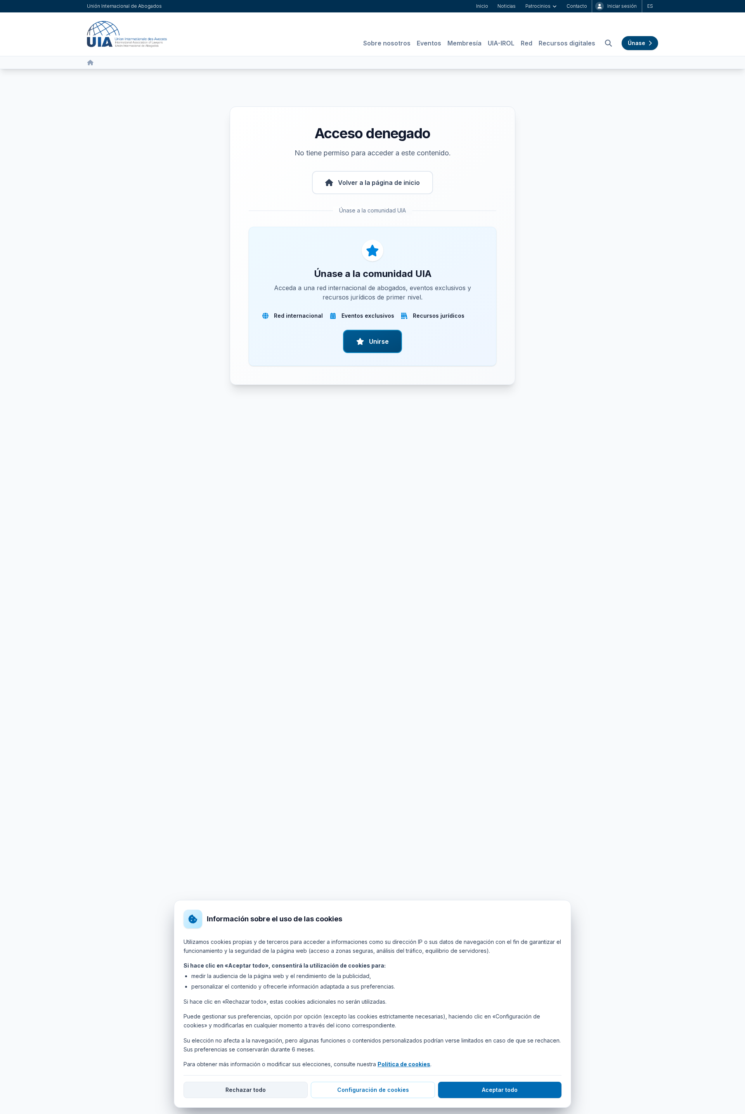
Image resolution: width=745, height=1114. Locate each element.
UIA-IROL (501, 43)
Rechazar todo (245, 1089)
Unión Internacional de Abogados (124, 6)
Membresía (464, 43)
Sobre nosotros (387, 43)
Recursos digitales (567, 43)
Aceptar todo (500, 1089)
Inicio (482, 6)
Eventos (429, 43)
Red (526, 43)
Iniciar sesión (622, 6)
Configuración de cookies (373, 1089)
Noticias (506, 6)
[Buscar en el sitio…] (608, 43)
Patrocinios (538, 6)
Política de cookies (404, 1064)
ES (650, 6)
